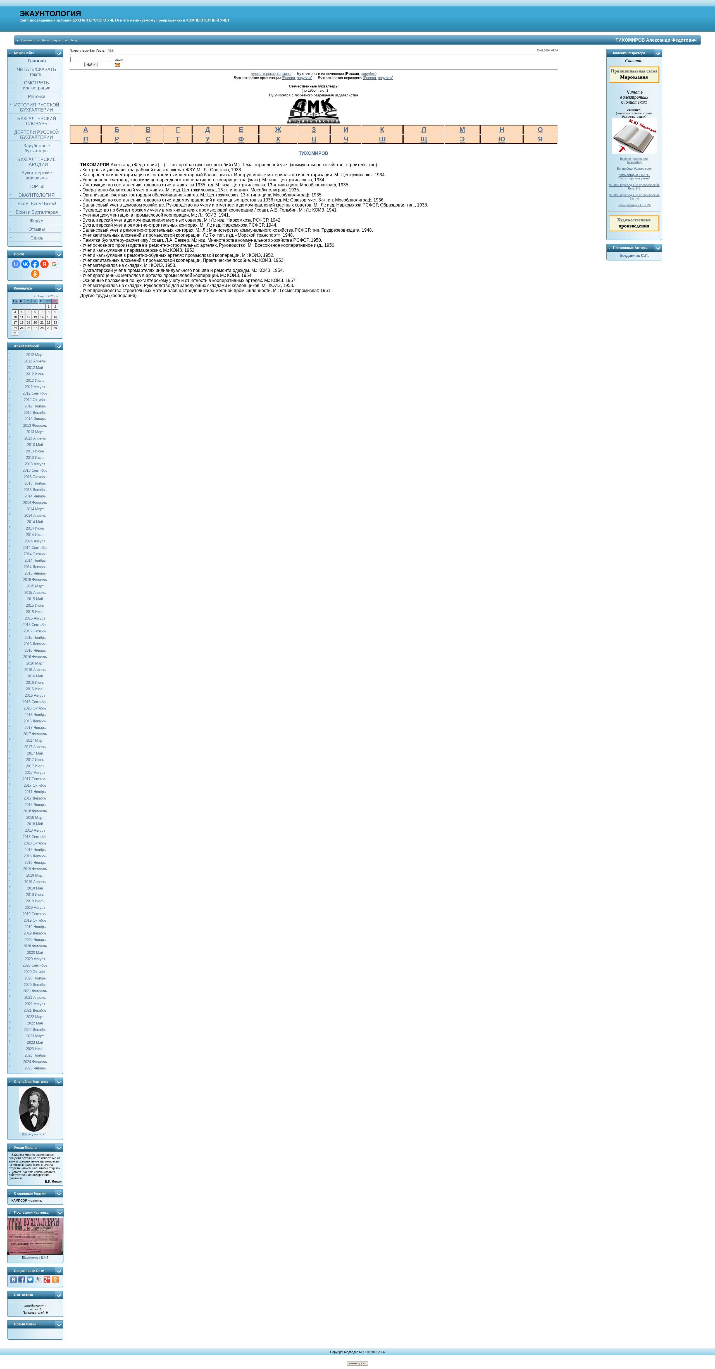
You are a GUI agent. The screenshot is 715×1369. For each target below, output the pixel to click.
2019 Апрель (35, 882)
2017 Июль (35, 766)
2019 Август (35, 907)
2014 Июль (35, 535)
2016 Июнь (35, 682)
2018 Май (35, 824)
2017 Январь (35, 727)
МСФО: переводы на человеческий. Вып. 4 (634, 196)
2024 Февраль (35, 1062)
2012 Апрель (35, 361)
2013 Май (35, 445)
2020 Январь (35, 940)
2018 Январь (35, 805)
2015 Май (35, 599)
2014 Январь (35, 496)
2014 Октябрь (35, 554)
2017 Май (35, 753)
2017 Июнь (35, 760)
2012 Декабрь (35, 413)
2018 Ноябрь (35, 850)
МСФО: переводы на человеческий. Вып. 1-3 (634, 186)
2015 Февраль (35, 580)
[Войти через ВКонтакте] (25, 264)
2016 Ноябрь (35, 715)
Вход (73, 40)
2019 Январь (35, 862)
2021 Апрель (35, 997)
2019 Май (35, 888)
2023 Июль (35, 1049)
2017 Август (35, 772)
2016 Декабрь (35, 721)
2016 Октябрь (35, 708)
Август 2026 (45, 296)
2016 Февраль (35, 657)
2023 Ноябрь (35, 1055)
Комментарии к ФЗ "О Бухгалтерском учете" (634, 176)
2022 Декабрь (35, 1030)
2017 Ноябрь (35, 792)
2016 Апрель (35, 670)
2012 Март (35, 355)
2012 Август (35, 387)
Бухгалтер (634, 162)
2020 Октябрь (35, 972)
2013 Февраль (35, 425)
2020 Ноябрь (35, 978)
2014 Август (35, 541)
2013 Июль (35, 457)
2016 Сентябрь (35, 702)
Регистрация (51, 40)
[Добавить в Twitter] (30, 1279)
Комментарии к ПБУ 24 (634, 205)
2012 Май (35, 368)
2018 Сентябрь (35, 837)
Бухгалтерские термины (271, 74)
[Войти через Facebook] (35, 264)
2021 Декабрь (35, 1010)
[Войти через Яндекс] (44, 264)
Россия (289, 78)
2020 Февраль (35, 946)
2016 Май (35, 676)
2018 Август (35, 830)
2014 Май (35, 522)
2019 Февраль (35, 869)
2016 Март (35, 663)
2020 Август (35, 959)
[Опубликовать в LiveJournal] (38, 1279)
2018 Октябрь (35, 843)
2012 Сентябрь (35, 393)
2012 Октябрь (35, 400)
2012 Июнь (35, 374)
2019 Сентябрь (35, 914)
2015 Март (35, 586)
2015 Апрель (35, 592)
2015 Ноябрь (35, 637)
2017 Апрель (35, 747)
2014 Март (35, 509)
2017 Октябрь (35, 785)
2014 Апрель (35, 515)
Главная (26, 40)
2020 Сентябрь (35, 965)
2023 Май (35, 1042)
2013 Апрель (35, 438)
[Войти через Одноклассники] (35, 274)
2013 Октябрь (35, 477)
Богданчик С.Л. (634, 255)
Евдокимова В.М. (35, 1257)
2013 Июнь (35, 451)
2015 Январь (35, 573)
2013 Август (35, 464)
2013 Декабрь (35, 490)
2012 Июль (35, 380)
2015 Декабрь (35, 644)
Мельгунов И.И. (34, 1134)
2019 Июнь (35, 895)
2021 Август (35, 1004)
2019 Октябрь (35, 920)
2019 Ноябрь (35, 927)
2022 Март (35, 1017)
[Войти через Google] (54, 264)
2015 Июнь (35, 605)
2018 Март (35, 817)
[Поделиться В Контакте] (13, 1279)
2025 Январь (35, 1068)
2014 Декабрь (35, 567)
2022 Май (35, 1023)
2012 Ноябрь (35, 406)
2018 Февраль (35, 811)
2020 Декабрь (35, 985)
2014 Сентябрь (35, 547)
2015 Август (35, 618)
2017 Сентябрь (35, 779)
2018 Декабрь (35, 856)
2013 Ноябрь (35, 483)
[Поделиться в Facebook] (21, 1279)
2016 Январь (35, 650)
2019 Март (35, 875)
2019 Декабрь (35, 933)
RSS (111, 50)
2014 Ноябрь (35, 560)
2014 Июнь (35, 528)
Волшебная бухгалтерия (634, 168)
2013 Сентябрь (35, 470)
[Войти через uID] (16, 264)
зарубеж (368, 74)
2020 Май (35, 952)
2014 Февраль (35, 502)
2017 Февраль (35, 734)
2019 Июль (35, 901)
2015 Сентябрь (35, 625)
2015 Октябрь (35, 631)
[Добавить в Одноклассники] (55, 1279)
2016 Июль (35, 689)
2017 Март (35, 740)
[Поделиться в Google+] (47, 1279)
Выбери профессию (634, 158)
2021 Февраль (35, 991)
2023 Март (35, 1036)
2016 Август (35, 695)
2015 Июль (35, 612)
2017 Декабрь (35, 798)
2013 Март (35, 432)
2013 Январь (35, 419)
